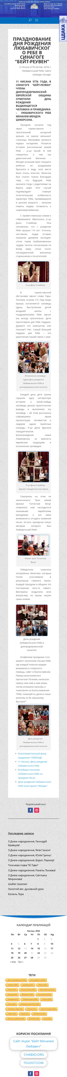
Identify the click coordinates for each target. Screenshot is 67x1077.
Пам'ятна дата (30, 999)
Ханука (12, 994)
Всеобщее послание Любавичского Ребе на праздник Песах (30, 773)
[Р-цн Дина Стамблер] (33, 281)
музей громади (48, 1009)
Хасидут (47, 74)
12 (19, 948)
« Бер (13, 961)
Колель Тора (16, 894)
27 (25, 957)
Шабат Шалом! (17, 884)
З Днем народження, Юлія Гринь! (29, 855)
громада (28, 985)
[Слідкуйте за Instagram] (36, 810)
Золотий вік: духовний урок (26, 889)
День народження (17, 980)
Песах (12, 1004)
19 (19, 952)
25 (12, 957)
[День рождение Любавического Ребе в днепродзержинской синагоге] (33, 372)
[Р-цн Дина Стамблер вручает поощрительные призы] (33, 481)
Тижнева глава (15, 1009)
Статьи (31, 1009)
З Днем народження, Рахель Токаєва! (32, 870)
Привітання (39, 1014)
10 (52, 943)
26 (19, 957)
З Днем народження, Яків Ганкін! (29, 850)
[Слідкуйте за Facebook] (30, 810)
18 (12, 952)
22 (38, 952)
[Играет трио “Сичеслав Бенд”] (33, 554)
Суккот (12, 1014)
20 (25, 952)
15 (38, 948)
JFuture (46, 999)
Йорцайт (27, 994)
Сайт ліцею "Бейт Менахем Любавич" (33, 1043)
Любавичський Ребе (33, 70)
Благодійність (38, 980)
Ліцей (42, 985)
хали (47, 1018)
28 (32, 957)
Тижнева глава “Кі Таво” (23, 865)
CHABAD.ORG (34, 1054)
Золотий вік (44, 994)
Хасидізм (13, 999)
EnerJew (34, 1018)
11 (12, 948)
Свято (12, 989)
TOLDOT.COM (33, 1063)
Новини (13, 985)
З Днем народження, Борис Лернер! (31, 860)
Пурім (25, 1014)
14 (32, 948)
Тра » (20, 961)
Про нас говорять (16, 1018)
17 (52, 948)
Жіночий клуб (47, 989)
